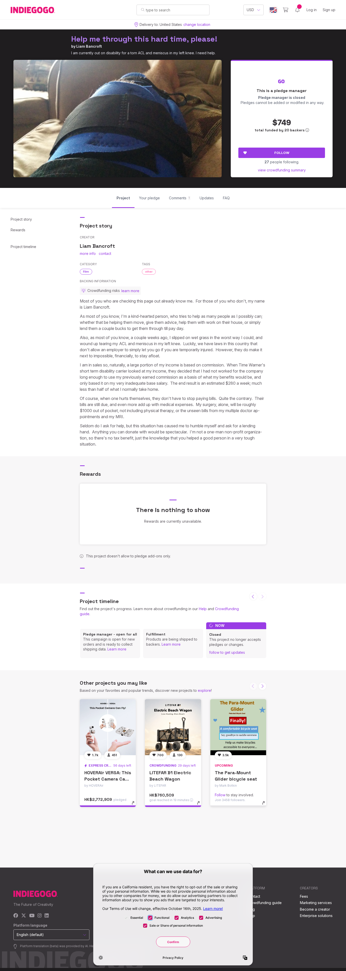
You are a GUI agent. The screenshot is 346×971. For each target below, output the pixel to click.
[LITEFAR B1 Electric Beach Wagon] (173, 727)
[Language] (273, 10)
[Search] (143, 9)
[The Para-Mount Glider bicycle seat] (238, 727)
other (148, 271)
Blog (251, 909)
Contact (253, 896)
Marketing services (316, 903)
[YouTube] (31, 916)
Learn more (116, 649)
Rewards (18, 230)
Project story (21, 219)
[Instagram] (39, 916)
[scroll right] (262, 686)
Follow (281, 153)
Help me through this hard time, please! (144, 39)
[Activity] (297, 10)
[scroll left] (253, 596)
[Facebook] (15, 916)
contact (105, 253)
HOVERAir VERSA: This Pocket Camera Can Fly (107, 779)
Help (203, 609)
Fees (304, 896)
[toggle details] (135, 805)
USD (250, 10)
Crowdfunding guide (264, 903)
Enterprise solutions (316, 915)
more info (88, 253)
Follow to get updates (227, 652)
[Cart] (285, 10)
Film (86, 271)
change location (196, 24)
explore (204, 690)
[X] (23, 916)
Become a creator (315, 909)
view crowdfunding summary (282, 170)
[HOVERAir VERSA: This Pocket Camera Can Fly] (108, 727)
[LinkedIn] (47, 916)
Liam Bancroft (89, 46)
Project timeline (23, 246)
